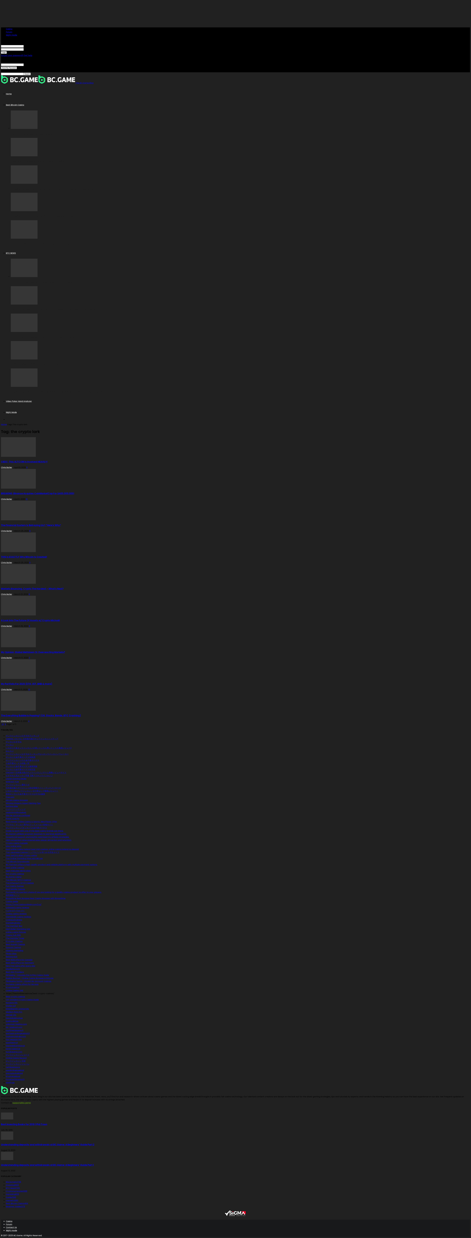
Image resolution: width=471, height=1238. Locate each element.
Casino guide (12, 901)
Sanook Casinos (13, 947)
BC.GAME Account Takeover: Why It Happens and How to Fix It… (47, 216)
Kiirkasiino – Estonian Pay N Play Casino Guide (27, 975)
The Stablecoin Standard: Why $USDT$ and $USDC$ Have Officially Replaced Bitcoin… (60, 391)
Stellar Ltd (11, 1005)
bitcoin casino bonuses (17, 800)
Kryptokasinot (13, 987)
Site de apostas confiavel (18, 815)
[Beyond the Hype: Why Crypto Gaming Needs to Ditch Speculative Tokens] (24, 304)
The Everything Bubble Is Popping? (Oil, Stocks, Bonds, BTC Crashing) (41, 715)
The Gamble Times (15, 938)
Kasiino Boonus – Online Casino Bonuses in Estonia (29, 978)
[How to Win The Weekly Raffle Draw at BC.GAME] (24, 155)
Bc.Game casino (13, 876)
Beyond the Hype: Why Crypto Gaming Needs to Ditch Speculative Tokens (53, 309)
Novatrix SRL (12, 1002)
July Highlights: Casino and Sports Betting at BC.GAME (42, 243)
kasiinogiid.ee (12, 1021)
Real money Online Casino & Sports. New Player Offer (31, 821)
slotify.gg (10, 1082)
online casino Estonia (16, 932)
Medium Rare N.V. (14, 1012)
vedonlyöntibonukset (16, 812)
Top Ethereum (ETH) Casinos (20, 883)
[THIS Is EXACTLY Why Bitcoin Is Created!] (18, 551)
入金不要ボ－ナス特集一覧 (17, 763)
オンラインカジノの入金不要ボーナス (22, 760)
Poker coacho (12, 818)
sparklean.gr (12, 1042)
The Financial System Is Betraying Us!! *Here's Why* (31, 525)
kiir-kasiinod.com (14, 1027)
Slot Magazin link (14, 1039)
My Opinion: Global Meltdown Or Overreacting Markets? (33, 652)
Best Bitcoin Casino (15, 104)
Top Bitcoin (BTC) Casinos (18, 880)
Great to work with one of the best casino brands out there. (34, 830)
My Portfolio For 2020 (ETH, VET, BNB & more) (26, 684)
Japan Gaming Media (16, 778)
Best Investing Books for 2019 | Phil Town (24, 1124)
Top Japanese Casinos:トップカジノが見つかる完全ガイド (32, 852)
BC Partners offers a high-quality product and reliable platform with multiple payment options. (51, 864)
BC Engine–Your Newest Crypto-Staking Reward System (43, 337)
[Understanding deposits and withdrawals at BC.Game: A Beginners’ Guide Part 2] (7, 1139)
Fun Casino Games (15, 886)
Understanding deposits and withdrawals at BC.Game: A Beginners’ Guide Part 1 (47, 1165)
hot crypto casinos (15, 873)
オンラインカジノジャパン (17, 1064)
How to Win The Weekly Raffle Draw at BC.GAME (38, 161)
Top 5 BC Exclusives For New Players (31, 134)
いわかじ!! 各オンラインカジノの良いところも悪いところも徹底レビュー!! (39, 748)
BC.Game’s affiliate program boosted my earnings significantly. (36, 833)
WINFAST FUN (12, 781)
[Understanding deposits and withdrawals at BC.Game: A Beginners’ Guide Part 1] (7, 1159)
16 (27, 499)
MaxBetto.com (13, 969)
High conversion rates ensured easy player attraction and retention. (39, 840)
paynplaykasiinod (14, 1073)
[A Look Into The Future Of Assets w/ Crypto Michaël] (18, 614)
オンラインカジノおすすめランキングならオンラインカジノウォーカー (37, 754)
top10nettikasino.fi (14, 1030)
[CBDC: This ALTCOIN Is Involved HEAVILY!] (18, 456)
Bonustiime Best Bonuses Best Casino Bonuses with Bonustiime (35, 898)
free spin (10, 797)
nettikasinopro (13, 1067)
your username (31, 46)
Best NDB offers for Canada (19, 959)
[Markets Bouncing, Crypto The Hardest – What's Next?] (18, 583)
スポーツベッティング (16, 809)
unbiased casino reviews (17, 907)
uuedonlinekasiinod (15, 1070)
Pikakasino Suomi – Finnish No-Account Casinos (28, 981)
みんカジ (10, 751)
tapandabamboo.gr (15, 1045)
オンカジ (10, 744)
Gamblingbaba (13, 923)
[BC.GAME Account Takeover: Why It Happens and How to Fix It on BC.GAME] (24, 210)
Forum (9, 32)
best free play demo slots (18, 870)
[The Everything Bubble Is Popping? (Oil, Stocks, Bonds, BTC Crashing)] (18, 710)
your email (29, 64)
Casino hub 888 (13, 935)
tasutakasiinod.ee (14, 1018)
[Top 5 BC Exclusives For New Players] (24, 128)
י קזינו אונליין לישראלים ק (15, 910)
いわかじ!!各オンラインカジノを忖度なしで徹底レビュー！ (32, 791)
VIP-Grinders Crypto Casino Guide (22, 999)
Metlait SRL (11, 1015)
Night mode (11, 35)
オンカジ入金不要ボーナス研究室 (20, 769)
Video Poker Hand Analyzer (19, 401)
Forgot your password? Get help (16, 55)
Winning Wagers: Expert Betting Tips (23, 803)
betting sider (12, 806)
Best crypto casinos (15, 996)
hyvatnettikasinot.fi (15, 1079)
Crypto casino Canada (17, 843)
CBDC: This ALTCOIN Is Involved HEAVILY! (24, 461)
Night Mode (11, 412)
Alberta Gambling (14, 950)
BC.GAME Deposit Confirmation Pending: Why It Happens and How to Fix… (53, 188)
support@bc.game (22, 1102)
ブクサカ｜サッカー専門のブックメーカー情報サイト (29, 824)
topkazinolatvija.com (16, 1036)
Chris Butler (6, 467)
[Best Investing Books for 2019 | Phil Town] (7, 1118)
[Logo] (19, 83)
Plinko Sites (11, 953)
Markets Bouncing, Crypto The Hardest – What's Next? (32, 588)
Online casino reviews (16, 913)
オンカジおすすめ (14, 741)
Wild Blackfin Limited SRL (17, 1008)
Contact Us (11, 1227)
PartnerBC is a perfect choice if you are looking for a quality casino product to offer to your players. (54, 892)
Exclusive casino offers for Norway (22, 984)
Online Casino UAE (14, 990)
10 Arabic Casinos (14, 941)
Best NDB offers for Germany (20, 962)
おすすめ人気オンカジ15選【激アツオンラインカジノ (29, 775)
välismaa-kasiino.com (16, 1024)
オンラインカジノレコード (17, 1054)
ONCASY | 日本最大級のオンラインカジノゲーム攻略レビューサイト (36, 772)
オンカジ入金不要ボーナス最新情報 (21, 766)
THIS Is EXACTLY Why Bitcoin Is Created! (24, 557)
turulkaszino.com (14, 1051)
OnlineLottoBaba (14, 919)
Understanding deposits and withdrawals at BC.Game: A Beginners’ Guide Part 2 (47, 1144)
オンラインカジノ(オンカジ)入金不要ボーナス (26, 827)
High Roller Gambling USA (18, 929)
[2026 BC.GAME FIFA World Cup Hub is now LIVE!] (24, 358)
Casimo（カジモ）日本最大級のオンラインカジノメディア (32, 738)
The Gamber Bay (14, 926)
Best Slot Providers (15, 972)
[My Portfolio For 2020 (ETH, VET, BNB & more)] (18, 678)
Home (9, 93)
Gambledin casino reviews (18, 916)
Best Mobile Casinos (15, 889)
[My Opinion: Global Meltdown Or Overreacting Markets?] (18, 646)
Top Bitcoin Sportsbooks (17, 861)
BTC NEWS (11, 253)
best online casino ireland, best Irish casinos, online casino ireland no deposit (42, 849)
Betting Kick (11, 956)
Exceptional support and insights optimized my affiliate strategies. (37, 837)
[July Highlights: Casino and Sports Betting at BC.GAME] (24, 238)
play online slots (13, 846)
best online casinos (15, 867)
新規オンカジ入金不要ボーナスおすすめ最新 (25, 794)
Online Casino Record (16, 1058)
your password (31, 49)
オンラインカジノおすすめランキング (22, 735)
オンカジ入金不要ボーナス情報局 (20, 757)
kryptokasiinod (13, 1076)
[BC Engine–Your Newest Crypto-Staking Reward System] (24, 331)
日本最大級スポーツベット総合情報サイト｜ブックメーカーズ (33, 787)
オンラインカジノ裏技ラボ (17, 784)
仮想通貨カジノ (13, 895)
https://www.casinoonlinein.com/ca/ (23, 904)
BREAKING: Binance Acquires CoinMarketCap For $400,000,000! (37, 493)
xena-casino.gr (13, 1048)
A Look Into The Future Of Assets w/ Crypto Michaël (30, 620)
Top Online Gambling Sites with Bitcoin (24, 858)
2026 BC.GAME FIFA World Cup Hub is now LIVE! (37, 364)
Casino (9, 29)
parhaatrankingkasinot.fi (18, 1033)
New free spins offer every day (20, 965)
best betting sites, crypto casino (21, 855)
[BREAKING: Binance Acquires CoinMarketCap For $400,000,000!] (18, 488)
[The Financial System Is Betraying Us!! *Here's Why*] (18, 519)
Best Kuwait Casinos (15, 944)
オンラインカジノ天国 (16, 1061)
